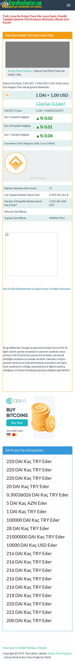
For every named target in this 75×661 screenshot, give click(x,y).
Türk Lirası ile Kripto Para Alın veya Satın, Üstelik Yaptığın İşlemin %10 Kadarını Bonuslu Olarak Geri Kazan (36, 19)
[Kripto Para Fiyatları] (21, 4)
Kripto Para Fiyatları (60, 653)
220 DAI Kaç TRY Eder (29, 461)
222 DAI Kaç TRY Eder (29, 612)
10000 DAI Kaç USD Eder (31, 545)
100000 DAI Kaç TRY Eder (33, 520)
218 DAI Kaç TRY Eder (29, 595)
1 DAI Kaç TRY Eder (26, 511)
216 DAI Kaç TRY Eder (29, 553)
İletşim (43, 647)
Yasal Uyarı (9, 647)
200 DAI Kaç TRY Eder (29, 620)
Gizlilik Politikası (27, 647)
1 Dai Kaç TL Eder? (50, 103)
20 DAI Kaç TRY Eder (27, 486)
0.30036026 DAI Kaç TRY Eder (37, 495)
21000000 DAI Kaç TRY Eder (35, 536)
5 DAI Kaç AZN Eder (26, 503)
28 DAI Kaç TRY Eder (27, 528)
